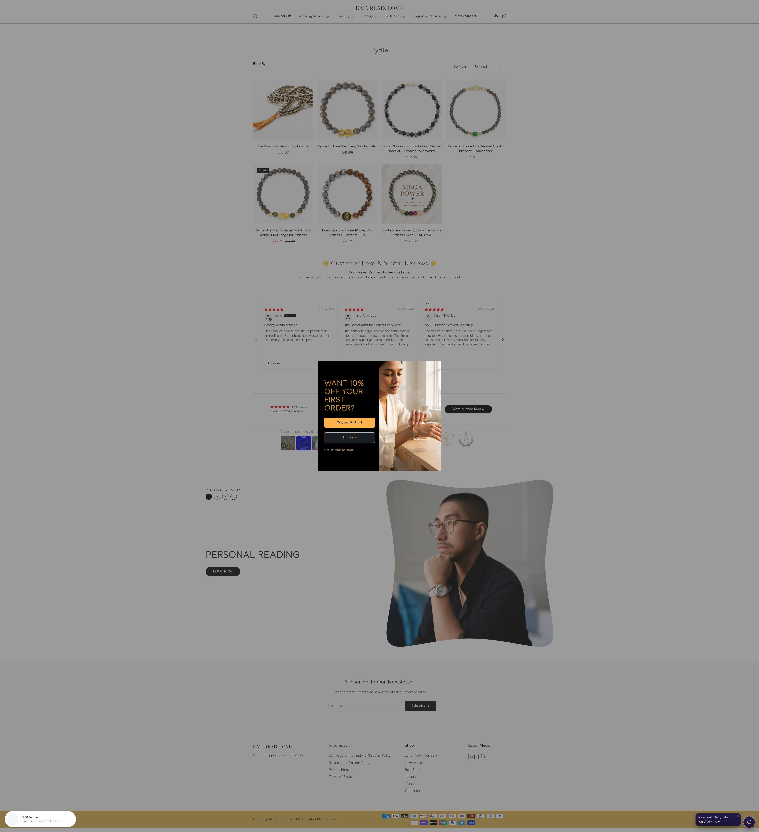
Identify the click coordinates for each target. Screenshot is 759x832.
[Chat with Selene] (749, 822)
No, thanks (349, 437)
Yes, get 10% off (349, 422)
